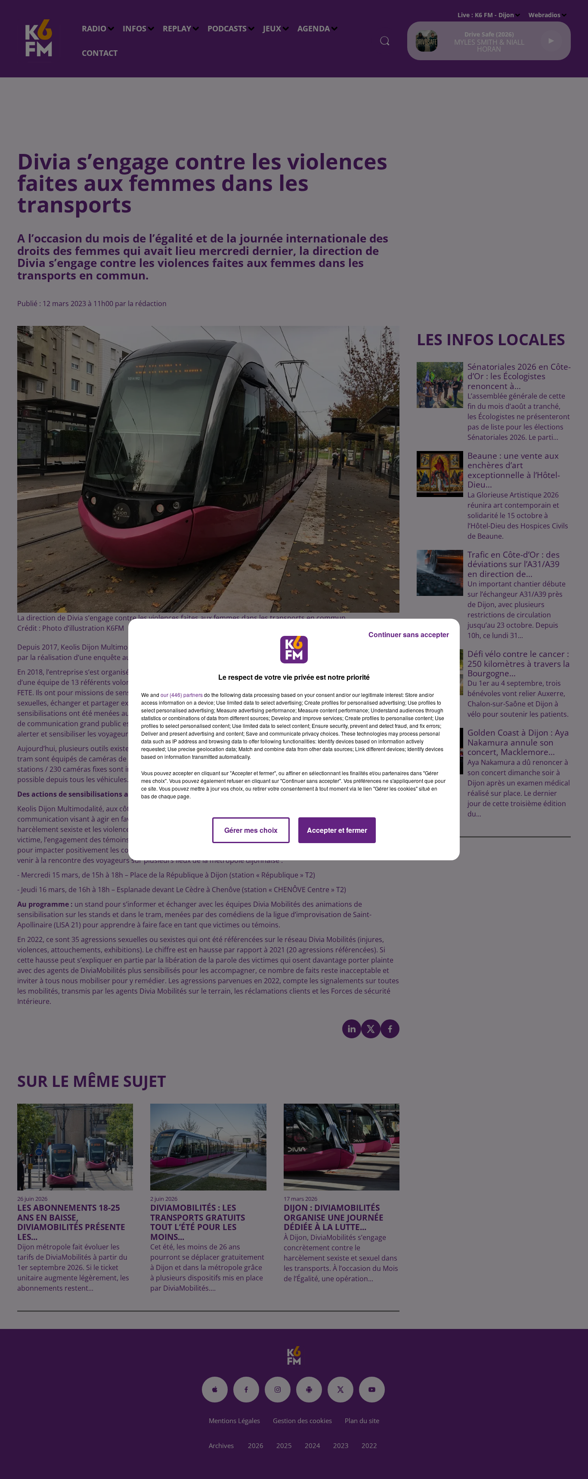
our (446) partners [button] (182, 694)
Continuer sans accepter (408, 634)
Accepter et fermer (337, 830)
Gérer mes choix (251, 830)
